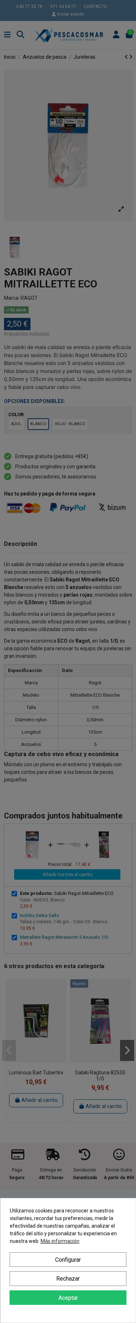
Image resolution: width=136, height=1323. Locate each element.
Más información (60, 1241)
